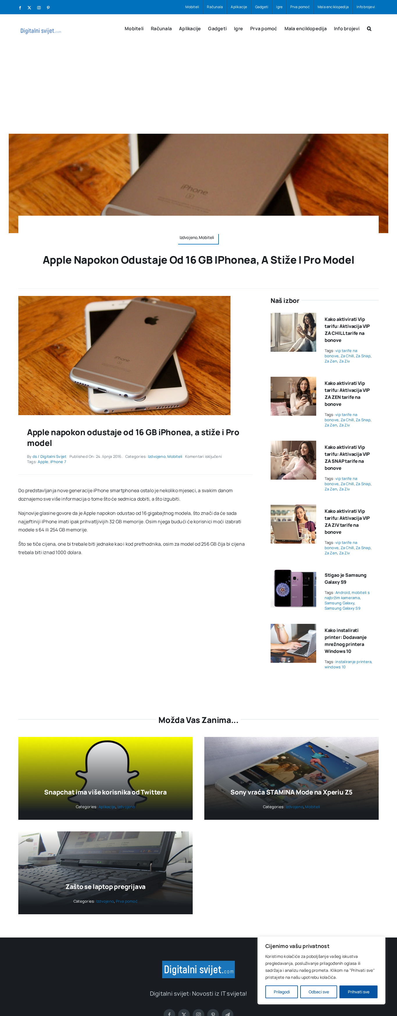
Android (342, 592)
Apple (43, 461)
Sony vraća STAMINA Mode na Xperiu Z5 (291, 792)
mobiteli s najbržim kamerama (347, 595)
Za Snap (363, 355)
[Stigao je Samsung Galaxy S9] (293, 572)
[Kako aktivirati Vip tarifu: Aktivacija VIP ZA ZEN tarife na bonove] (293, 381)
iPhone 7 (58, 461)
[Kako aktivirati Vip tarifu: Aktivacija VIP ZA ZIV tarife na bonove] (293, 509)
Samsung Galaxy (339, 603)
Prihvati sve (358, 991)
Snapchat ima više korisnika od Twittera (105, 792)
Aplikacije (107, 806)
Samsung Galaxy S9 (342, 608)
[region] (321, 970)
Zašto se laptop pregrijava (105, 886)
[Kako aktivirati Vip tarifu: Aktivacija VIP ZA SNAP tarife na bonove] (293, 445)
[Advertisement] (198, 90)
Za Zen (331, 361)
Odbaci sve (319, 991)
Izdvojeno (157, 456)
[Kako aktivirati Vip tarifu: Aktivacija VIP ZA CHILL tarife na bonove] (293, 317)
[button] (369, 28)
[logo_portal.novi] (198, 963)
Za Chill (347, 355)
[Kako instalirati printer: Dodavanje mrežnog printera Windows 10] (293, 628)
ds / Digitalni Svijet (50, 456)
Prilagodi (282, 991)
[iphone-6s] (124, 298)
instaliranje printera (353, 661)
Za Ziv (344, 361)
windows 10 (335, 666)
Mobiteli (174, 456)
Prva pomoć (126, 901)
